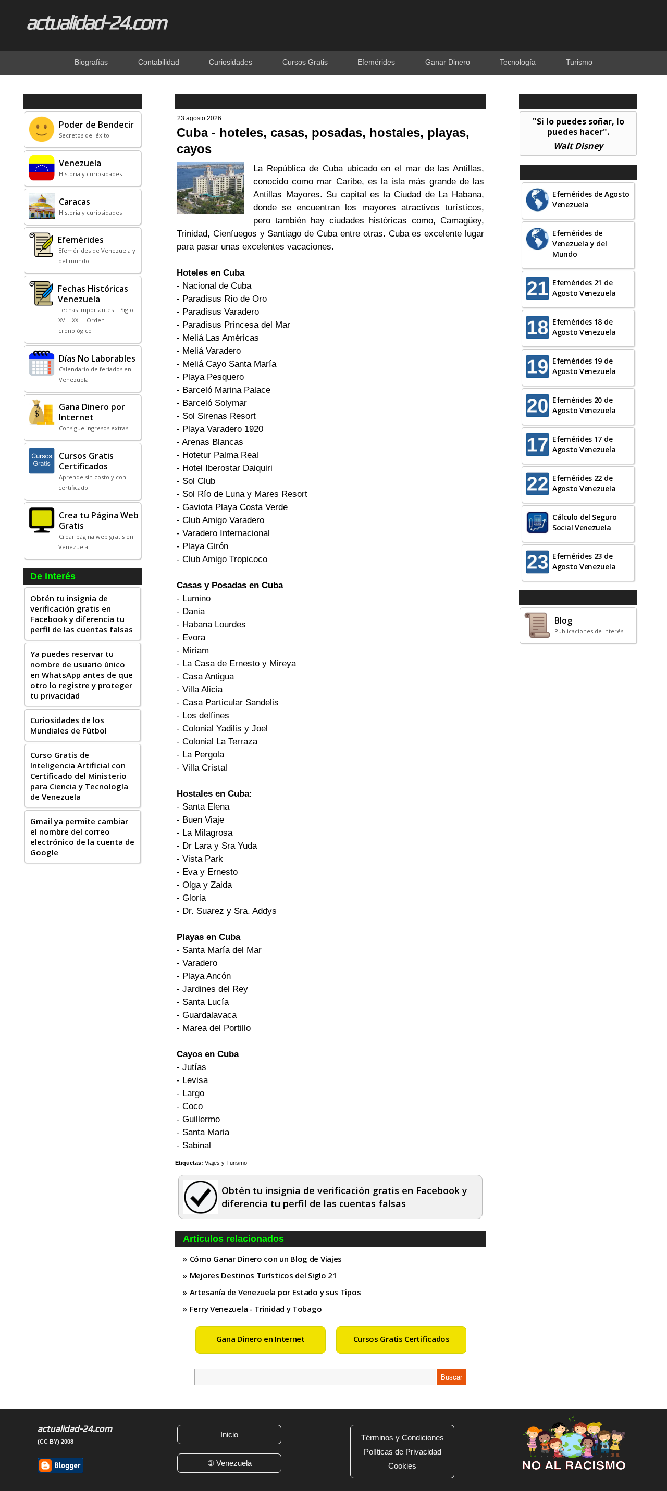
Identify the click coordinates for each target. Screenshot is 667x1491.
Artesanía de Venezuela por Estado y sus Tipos (275, 1292)
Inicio (229, 1434)
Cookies (402, 1465)
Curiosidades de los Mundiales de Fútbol (68, 725)
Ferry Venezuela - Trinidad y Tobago (256, 1308)
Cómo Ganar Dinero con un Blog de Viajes (266, 1258)
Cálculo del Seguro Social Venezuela (584, 522)
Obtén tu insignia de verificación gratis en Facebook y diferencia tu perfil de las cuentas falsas (81, 614)
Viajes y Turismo (226, 1163)
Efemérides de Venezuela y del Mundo (579, 243)
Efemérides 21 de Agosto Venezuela (583, 288)
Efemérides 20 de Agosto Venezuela (583, 405)
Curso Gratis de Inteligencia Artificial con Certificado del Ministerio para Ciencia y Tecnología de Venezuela (79, 776)
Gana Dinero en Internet (260, 1339)
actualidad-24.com (96, 21)
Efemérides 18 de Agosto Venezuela (583, 327)
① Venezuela (229, 1463)
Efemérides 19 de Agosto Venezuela (583, 366)
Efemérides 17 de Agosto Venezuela (583, 444)
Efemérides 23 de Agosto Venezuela (583, 561)
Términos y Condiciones (402, 1437)
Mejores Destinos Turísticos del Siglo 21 (263, 1275)
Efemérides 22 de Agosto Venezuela (583, 483)
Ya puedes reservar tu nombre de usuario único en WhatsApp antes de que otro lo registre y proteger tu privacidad (81, 675)
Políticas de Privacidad (402, 1451)
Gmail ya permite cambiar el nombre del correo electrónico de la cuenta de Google (82, 837)
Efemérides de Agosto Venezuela (590, 199)
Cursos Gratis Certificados (401, 1339)
